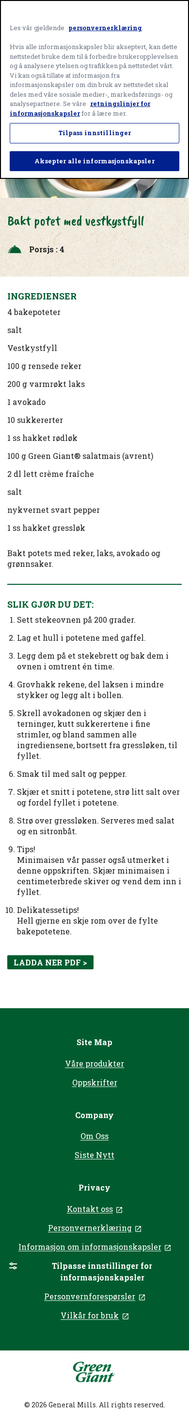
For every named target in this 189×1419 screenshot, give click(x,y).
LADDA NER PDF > (50, 962)
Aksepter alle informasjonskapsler (94, 161)
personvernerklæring (105, 27)
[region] (94, 89)
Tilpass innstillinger (94, 132)
